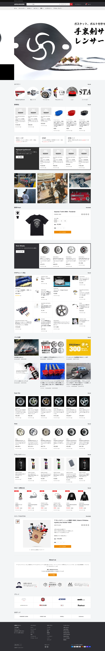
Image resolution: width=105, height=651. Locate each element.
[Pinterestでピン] (84, 214)
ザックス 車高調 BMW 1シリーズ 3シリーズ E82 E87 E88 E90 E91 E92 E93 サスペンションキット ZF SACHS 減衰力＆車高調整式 (46, 324)
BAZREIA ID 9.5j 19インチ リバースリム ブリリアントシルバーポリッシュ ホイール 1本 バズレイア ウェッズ (33, 442)
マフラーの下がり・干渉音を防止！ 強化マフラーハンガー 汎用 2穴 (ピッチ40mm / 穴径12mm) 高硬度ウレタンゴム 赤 (71, 124)
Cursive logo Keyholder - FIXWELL (33, 505)
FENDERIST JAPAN (24, 616)
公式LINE (83, 140)
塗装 (48, 631)
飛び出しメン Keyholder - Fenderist (46, 279)
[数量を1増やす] (64, 228)
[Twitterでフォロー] (45, 647)
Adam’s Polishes (18, 472)
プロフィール (16, 629)
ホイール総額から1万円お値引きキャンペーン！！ (52, 357)
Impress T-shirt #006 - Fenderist (64, 212)
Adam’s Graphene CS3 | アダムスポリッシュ (20, 474)
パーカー (49, 627)
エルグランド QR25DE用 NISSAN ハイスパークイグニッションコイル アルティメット (84, 161)
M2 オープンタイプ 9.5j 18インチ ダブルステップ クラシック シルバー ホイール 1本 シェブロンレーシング (20, 411)
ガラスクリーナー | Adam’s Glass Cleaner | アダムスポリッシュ (59, 475)
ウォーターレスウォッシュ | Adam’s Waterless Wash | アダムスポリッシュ (46, 475)
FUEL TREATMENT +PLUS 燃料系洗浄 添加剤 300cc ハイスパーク (46, 307)
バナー (48, 634)
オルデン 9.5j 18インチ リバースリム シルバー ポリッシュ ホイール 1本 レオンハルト (84, 411)
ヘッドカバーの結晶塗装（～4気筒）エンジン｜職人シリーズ (23, 290)
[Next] (91, 92)
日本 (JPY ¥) (17, 644)
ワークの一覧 (20, 251)
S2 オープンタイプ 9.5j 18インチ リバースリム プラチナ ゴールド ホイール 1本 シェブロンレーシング (33, 411)
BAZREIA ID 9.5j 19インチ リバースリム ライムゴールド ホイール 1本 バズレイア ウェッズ (20, 442)
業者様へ (65, 639)
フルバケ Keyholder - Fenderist (45, 505)
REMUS (80, 303)
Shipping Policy (66, 632)
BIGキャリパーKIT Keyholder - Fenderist (58, 505)
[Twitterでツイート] (86, 214)
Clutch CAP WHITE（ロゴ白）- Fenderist (84, 321)
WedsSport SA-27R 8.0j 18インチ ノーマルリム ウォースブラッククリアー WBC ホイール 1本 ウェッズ (71, 442)
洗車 (41, 8)
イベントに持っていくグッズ (21, 381)
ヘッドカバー (49, 636)
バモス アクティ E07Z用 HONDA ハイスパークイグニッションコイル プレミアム (33, 120)
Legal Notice (65, 629)
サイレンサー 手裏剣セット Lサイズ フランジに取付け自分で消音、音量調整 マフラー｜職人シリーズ (46, 293)
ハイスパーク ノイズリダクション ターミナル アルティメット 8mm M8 (84, 294)
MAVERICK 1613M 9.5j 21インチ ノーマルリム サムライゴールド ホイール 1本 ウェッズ (46, 442)
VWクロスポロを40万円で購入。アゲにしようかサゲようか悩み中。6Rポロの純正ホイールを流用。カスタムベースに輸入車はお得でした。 (78, 382)
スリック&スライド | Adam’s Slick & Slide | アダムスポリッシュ (33, 475)
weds (16, 439)
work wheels (43, 256)
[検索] (71, 4)
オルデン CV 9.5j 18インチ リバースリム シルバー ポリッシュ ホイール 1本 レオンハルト (71, 411)
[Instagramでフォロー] (47, 647)
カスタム (29, 8)
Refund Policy (66, 636)
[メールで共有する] (88, 214)
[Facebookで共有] (82, 214)
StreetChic (56, 288)
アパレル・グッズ (57, 8)
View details (88, 207)
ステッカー (49, 639)
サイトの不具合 (66, 638)
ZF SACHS (43, 319)
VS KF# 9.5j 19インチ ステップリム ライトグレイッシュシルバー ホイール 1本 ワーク (71, 260)
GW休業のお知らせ (18, 357)
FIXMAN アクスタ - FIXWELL (18, 505)
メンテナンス (47, 8)
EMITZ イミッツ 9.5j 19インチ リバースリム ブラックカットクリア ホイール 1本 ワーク (45, 260)
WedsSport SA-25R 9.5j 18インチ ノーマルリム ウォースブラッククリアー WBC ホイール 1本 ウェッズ (84, 442)
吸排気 (48, 632)
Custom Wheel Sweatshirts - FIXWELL (71, 505)
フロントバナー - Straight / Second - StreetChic (61, 290)
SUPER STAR (17, 408)
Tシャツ (48, 629)
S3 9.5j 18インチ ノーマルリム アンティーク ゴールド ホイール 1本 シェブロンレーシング (46, 411)
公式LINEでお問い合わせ (19, 631)
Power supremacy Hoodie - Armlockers (84, 505)
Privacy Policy (66, 631)
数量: (55, 228)
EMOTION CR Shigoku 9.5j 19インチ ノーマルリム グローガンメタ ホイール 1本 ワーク (58, 260)
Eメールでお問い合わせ (19, 632)
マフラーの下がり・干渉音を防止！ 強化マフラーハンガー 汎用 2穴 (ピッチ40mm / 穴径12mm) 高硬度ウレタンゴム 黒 (84, 124)
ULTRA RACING (82, 276)
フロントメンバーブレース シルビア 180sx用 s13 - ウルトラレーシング (84, 279)
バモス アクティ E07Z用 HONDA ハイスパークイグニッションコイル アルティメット (20, 120)
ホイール (35, 8)
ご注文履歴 (16, 627)
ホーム (15, 8)
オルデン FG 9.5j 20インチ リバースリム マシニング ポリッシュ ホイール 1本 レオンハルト (59, 411)
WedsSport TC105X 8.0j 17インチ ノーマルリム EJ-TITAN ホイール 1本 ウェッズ (59, 442)
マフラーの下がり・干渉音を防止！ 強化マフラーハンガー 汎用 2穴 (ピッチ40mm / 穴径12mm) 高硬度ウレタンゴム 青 (59, 124)
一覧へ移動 (20, 157)
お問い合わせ (66, 627)
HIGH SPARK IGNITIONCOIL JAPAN (20, 117)
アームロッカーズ (56, 119)
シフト (48, 638)
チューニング (21, 8)
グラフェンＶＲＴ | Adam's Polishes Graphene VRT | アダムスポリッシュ (84, 475)
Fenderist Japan (57, 214)
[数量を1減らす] (58, 228)
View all (89, 84)
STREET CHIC (43, 616)
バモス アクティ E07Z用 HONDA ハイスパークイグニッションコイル (46, 120)
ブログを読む (52, 574)
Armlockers (17, 288)
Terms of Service (66, 634)
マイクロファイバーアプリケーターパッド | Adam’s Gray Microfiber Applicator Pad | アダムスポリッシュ (71, 475)
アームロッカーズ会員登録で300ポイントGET (77, 357)
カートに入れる (63, 232)
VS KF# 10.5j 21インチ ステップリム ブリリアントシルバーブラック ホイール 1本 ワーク (61, 323)
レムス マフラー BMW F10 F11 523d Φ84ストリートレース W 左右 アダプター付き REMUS (84, 306)
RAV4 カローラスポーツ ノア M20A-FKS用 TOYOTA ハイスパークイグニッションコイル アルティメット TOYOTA (23, 323)
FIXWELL (16, 503)
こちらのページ (19, 141)
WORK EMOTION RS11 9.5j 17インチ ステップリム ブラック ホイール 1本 (84, 260)
